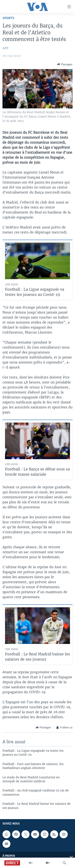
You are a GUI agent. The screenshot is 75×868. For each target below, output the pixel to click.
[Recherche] (64, 863)
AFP (5, 48)
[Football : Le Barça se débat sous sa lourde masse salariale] (37, 441)
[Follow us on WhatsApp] (6, 834)
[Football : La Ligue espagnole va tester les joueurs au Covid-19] (37, 261)
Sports (8, 18)
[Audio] (30, 863)
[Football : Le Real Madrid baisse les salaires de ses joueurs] (37, 625)
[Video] (47, 863)
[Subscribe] (6, 844)
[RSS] (54, 834)
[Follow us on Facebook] (16, 834)
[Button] (64, 64)
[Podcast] (64, 834)
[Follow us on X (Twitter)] (25, 834)
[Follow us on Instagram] (45, 834)
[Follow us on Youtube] (35, 834)
